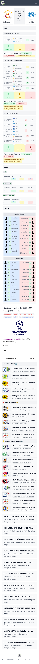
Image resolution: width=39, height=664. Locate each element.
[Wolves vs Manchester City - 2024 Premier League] (6, 415)
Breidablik (27, 455)
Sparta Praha (25, 476)
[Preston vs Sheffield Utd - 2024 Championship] (6, 494)
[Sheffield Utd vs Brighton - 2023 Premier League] (6, 481)
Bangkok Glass (17, 510)
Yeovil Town (15, 378)
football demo (19, 660)
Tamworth (23, 378)
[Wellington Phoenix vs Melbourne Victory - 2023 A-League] (6, 383)
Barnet (22, 430)
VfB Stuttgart (16, 476)
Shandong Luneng (25, 410)
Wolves (14, 417)
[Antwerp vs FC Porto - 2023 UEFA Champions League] (6, 467)
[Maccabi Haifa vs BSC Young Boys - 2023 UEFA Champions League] (6, 447)
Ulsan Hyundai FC (27, 510)
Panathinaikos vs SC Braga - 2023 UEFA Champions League (11, 358)
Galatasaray (8, 339)
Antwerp (26, 462)
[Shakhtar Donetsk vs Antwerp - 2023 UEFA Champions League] (6, 460)
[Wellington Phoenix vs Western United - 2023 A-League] (6, 397)
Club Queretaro (16, 371)
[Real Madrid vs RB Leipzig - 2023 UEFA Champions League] (6, 422)
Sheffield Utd (16, 483)
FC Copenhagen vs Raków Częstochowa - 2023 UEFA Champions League (28, 358)
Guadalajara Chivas (27, 371)
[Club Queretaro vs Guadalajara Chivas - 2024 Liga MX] (6, 369)
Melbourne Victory (29, 385)
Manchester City (16, 392)
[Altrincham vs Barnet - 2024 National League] (6, 428)
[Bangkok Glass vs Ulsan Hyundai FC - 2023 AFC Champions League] (6, 508)
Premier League (33, 392)
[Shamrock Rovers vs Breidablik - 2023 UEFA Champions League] (6, 454)
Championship (30, 496)
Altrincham (15, 430)
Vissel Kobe (15, 410)
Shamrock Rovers (18, 455)
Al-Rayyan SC (15, 437)
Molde (18, 339)
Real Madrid (15, 423)
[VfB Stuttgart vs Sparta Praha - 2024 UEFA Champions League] (6, 474)
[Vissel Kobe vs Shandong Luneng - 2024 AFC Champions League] (6, 408)
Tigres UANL (25, 489)
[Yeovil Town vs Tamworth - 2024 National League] (6, 376)
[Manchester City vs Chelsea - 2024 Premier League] (6, 390)
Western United (28, 398)
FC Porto (21, 469)
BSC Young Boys (27, 448)
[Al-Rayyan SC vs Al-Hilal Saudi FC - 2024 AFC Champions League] (6, 435)
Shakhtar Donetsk (18, 462)
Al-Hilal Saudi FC (25, 437)
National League (31, 378)
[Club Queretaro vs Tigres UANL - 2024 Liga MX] (6, 488)
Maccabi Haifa (17, 448)
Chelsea (25, 392)
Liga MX (32, 489)
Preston (15, 496)
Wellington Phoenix (17, 385)
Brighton (23, 483)
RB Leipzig (23, 423)
